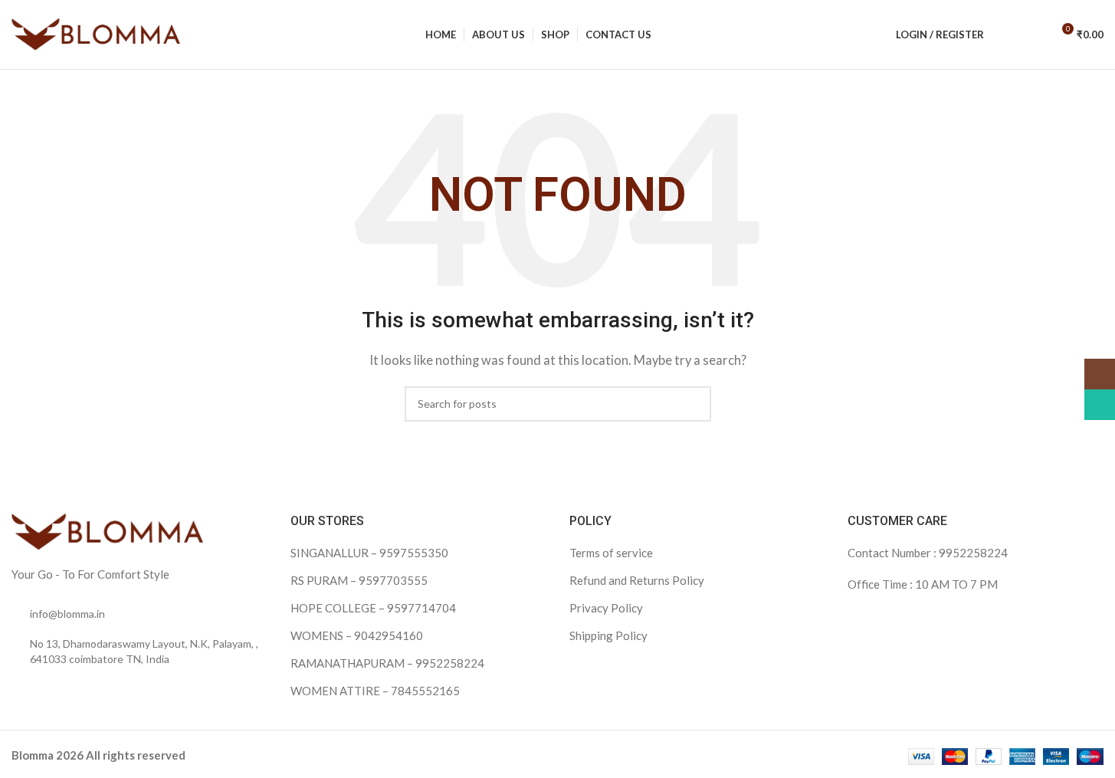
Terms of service (611, 553)
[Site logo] (95, 33)
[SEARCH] (693, 404)
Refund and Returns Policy (636, 580)
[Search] (1005, 34)
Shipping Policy (608, 635)
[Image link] (107, 530)
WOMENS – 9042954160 (356, 635)
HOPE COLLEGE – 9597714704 (373, 608)
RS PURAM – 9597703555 (359, 580)
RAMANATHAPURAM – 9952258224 (387, 663)
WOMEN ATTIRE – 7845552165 (375, 691)
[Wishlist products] (1033, 34)
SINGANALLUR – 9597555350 (369, 553)
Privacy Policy (606, 608)
